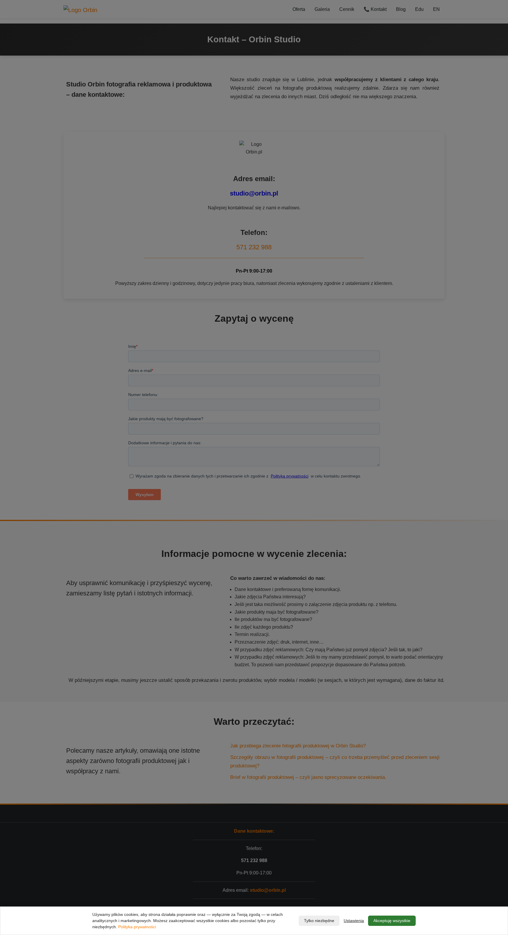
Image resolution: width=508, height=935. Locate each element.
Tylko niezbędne (319, 920)
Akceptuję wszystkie (391, 920)
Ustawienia (354, 920)
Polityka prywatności (137, 926)
